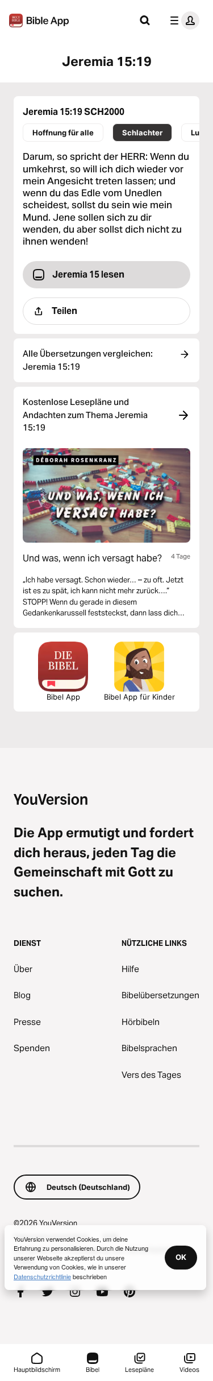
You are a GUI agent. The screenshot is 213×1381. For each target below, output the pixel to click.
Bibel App (63, 696)
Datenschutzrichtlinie (42, 1276)
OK (181, 1257)
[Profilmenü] (182, 20)
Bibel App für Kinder (139, 696)
